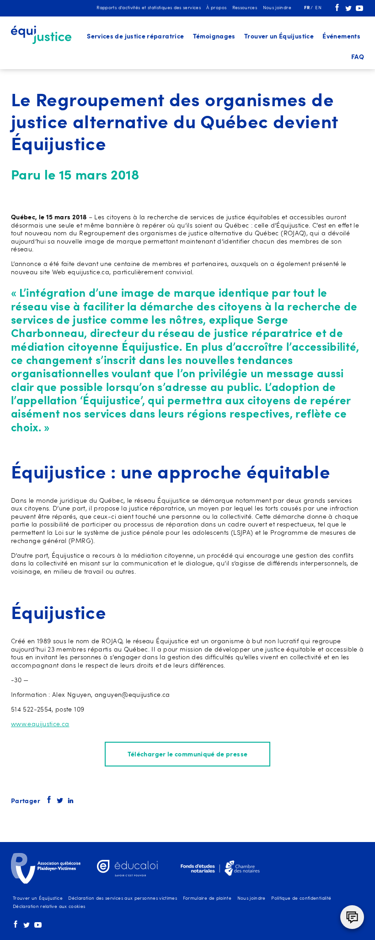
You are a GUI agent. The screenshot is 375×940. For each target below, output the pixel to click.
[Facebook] (337, 10)
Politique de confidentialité (301, 899)
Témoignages (214, 36)
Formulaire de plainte (207, 899)
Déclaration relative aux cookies (49, 907)
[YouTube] (359, 10)
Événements (341, 36)
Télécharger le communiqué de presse (188, 754)
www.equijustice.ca (40, 724)
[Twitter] (348, 10)
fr (307, 8)
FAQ (357, 57)
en (318, 8)
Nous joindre (277, 8)
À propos (216, 8)
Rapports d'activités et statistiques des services (148, 8)
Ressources (244, 8)
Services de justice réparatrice (135, 36)
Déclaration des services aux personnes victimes (122, 899)
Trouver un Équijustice (279, 36)
